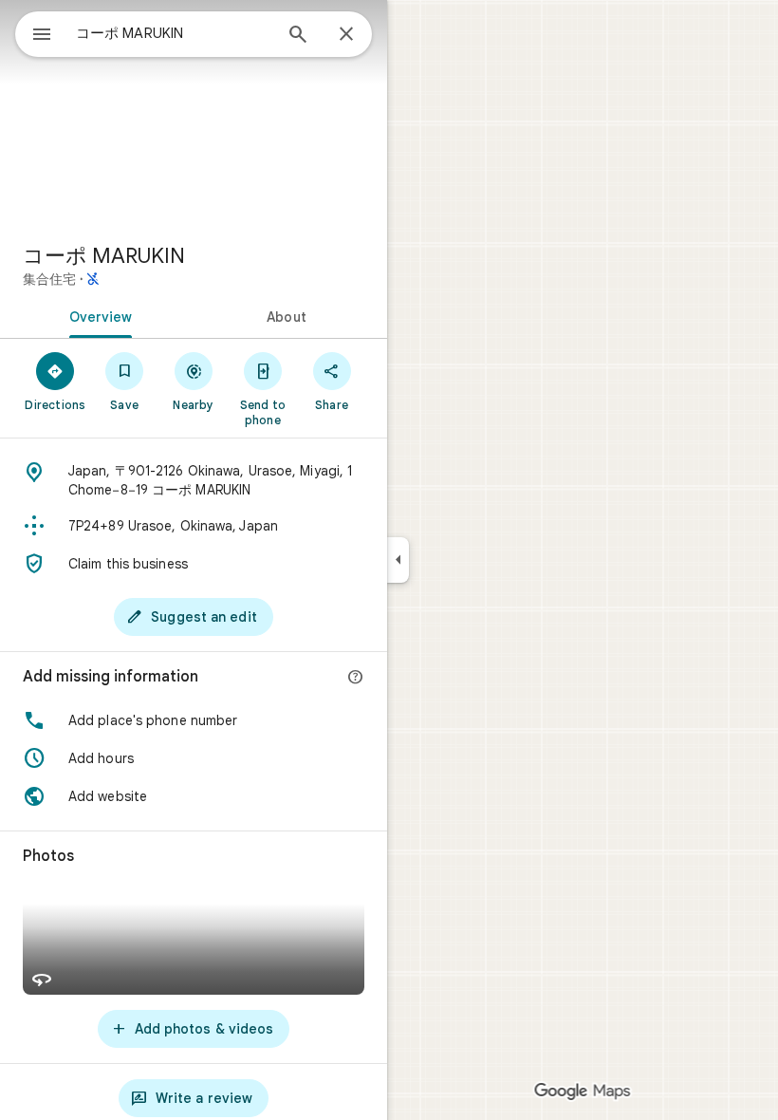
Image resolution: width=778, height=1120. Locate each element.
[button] (193, 720)
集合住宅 (49, 279)
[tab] (97, 315)
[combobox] (173, 33)
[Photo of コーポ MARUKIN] (193, 114)
